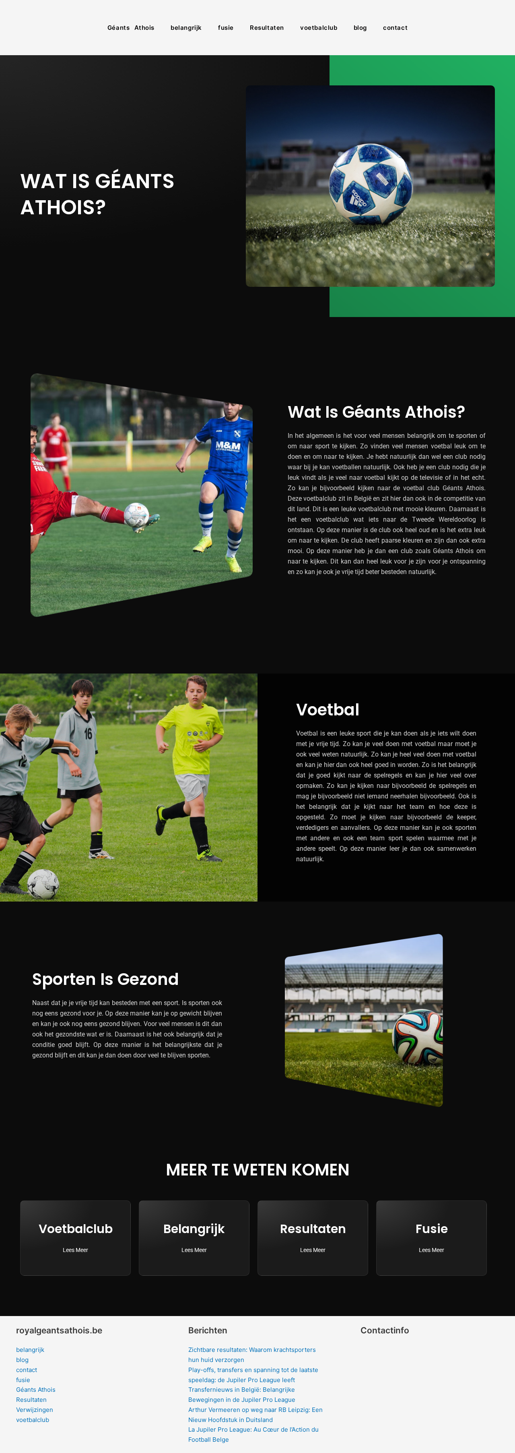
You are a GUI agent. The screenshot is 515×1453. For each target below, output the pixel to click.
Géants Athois (130, 27)
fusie (226, 27)
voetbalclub (319, 27)
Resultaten (267, 27)
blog (360, 27)
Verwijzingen (34, 1410)
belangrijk (186, 27)
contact (395, 27)
